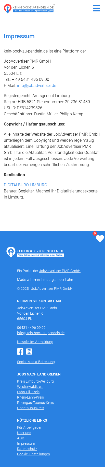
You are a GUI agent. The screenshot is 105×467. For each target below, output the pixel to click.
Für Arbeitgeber (29, 427)
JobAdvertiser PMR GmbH (60, 271)
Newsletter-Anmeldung (35, 342)
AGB (20, 438)
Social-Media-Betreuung (36, 362)
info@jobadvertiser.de (36, 85)
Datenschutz (27, 449)
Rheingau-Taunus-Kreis (35, 403)
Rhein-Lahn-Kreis (30, 397)
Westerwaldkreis (30, 387)
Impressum (26, 443)
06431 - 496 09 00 (31, 328)
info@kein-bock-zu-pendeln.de (40, 333)
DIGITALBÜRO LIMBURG (25, 185)
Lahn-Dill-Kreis (28, 392)
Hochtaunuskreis (30, 408)
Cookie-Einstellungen (33, 454)
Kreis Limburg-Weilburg (35, 381)
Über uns (24, 433)
